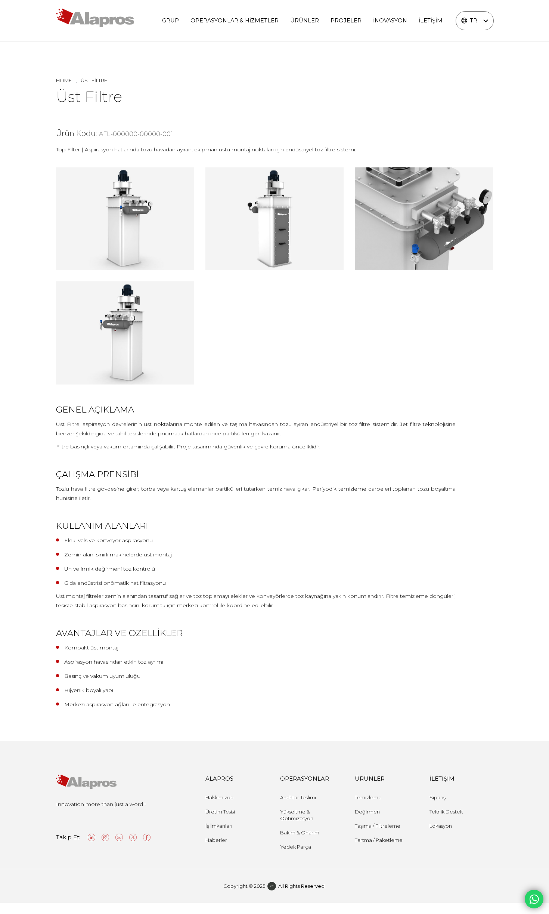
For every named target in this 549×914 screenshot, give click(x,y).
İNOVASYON (390, 20)
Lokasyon (440, 826)
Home (64, 80)
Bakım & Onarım (299, 833)
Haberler (216, 840)
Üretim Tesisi (220, 812)
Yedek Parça (295, 847)
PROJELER (346, 20)
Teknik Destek (446, 812)
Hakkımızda (219, 797)
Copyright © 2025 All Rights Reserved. (274, 886)
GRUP (170, 20)
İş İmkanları (218, 826)
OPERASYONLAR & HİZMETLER (234, 20)
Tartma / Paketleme (379, 840)
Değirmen (367, 812)
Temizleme (368, 797)
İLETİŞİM (431, 20)
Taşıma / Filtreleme (377, 826)
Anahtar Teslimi (298, 797)
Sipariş (437, 797)
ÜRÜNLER (304, 20)
